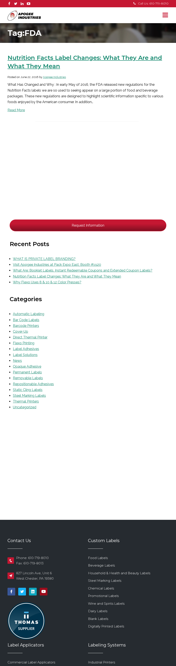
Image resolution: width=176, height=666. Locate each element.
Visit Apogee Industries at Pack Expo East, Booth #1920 (57, 265)
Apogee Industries (54, 77)
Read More (16, 110)
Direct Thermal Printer (30, 337)
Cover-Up (20, 331)
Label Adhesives (26, 349)
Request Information (88, 225)
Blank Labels (98, 619)
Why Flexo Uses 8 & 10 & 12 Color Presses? (47, 282)
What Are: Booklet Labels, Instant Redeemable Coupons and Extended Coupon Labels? (82, 270)
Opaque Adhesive (27, 366)
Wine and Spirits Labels (106, 603)
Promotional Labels (103, 596)
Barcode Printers (26, 326)
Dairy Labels (97, 611)
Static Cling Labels (27, 390)
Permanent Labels (27, 372)
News (17, 361)
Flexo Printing (23, 343)
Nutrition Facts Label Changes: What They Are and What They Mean (67, 276)
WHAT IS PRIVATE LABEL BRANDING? (44, 259)
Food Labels (98, 558)
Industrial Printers (101, 662)
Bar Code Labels (26, 320)
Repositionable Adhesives (33, 384)
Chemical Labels (101, 588)
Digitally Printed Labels (106, 626)
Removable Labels (28, 378)
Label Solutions (25, 355)
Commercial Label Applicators (31, 662)
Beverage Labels (101, 565)
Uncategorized (24, 407)
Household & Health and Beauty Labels (119, 573)
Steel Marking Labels (29, 396)
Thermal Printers (26, 401)
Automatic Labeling (28, 314)
